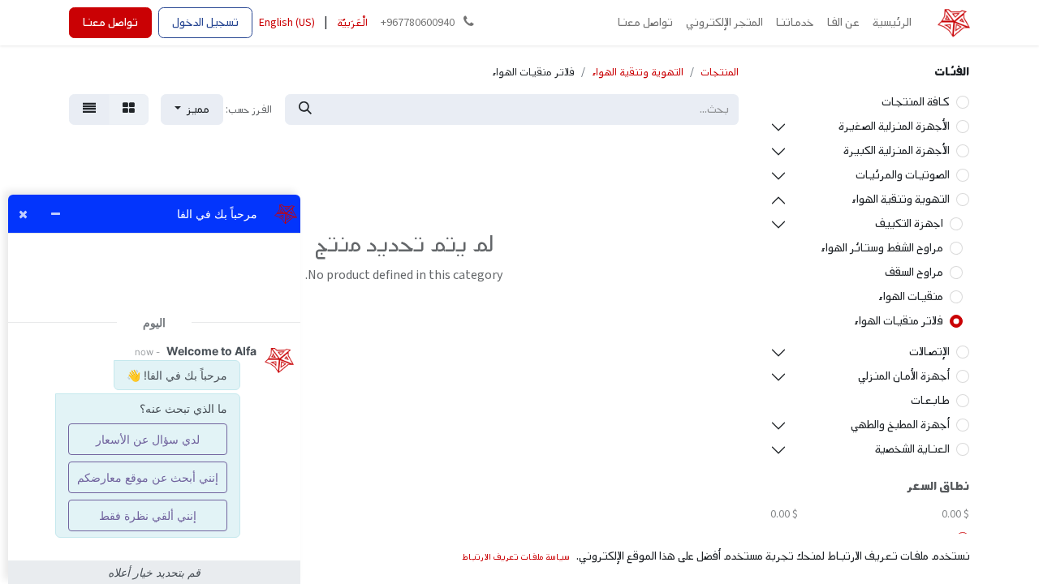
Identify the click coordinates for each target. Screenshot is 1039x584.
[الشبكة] (129, 109)
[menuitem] (892, 22)
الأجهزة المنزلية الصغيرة (894, 126)
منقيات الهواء (910, 296)
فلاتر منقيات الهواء (898, 320)
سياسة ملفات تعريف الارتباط (516, 557)
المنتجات (720, 72)
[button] (192, 109)
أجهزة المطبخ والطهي (900, 424)
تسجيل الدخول (205, 22)
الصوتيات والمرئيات (903, 174)
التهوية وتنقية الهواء (900, 199)
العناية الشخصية (912, 448)
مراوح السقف (914, 272)
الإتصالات (929, 351)
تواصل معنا (110, 22)
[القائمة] (89, 109)
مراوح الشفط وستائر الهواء (882, 247)
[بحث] (305, 109)
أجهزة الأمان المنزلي (904, 375)
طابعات (930, 400)
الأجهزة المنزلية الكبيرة (896, 150)
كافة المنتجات (916, 101)
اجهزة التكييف (909, 223)
